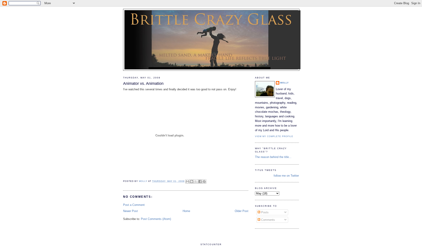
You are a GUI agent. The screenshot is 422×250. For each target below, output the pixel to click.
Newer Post (130, 211)
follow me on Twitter (286, 175)
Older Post (241, 211)
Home (186, 211)
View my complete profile (274, 136)
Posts (264, 212)
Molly (284, 83)
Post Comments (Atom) (156, 219)
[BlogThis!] (191, 181)
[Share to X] (196, 181)
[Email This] (187, 181)
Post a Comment (134, 205)
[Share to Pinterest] (204, 181)
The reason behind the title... (273, 157)
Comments (267, 219)
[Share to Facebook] (200, 181)
